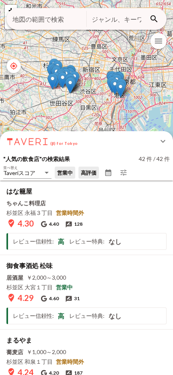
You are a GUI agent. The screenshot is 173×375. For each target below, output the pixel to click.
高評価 (89, 172)
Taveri (27, 141)
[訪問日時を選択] (108, 173)
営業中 (65, 172)
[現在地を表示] (13, 66)
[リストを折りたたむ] (163, 141)
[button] (70, 85)
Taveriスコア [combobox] (19, 172)
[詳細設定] (123, 173)
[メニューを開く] (158, 41)
